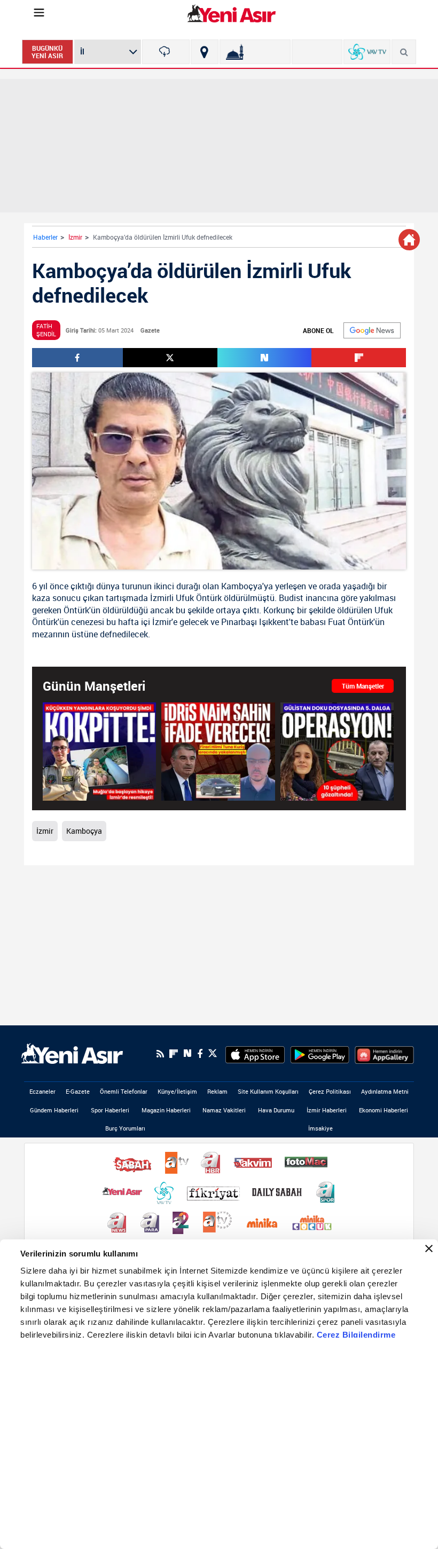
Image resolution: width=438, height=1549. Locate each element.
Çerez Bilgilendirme (356, 1334)
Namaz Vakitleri (224, 1110)
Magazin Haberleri (166, 1110)
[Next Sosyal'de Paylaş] (264, 357)
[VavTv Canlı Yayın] (367, 52)
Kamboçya (241, 586)
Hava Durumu (276, 1110)
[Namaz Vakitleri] (255, 52)
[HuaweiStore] (384, 1053)
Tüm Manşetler (363, 686)
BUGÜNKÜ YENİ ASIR (47, 52)
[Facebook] (199, 1053)
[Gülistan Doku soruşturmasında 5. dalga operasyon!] (337, 751)
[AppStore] (255, 1053)
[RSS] (160, 1053)
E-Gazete (78, 1091)
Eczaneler (42, 1091)
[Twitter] (212, 1053)
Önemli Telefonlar (123, 1091)
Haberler (45, 237)
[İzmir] (166, 52)
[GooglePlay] (319, 1053)
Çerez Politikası (330, 1091)
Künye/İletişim (177, 1091)
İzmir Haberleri (327, 1110)
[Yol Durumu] (204, 52)
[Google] (372, 330)
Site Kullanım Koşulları (268, 1091)
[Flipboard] (173, 1053)
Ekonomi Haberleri (383, 1110)
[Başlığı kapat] (429, 1248)
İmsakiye (320, 1128)
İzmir (75, 237)
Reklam (217, 1091)
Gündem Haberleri (54, 1110)
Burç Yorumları (125, 1128)
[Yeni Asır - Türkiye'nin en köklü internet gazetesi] (231, 13)
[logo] (72, 1052)
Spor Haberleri (110, 1110)
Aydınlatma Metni (385, 1091)
